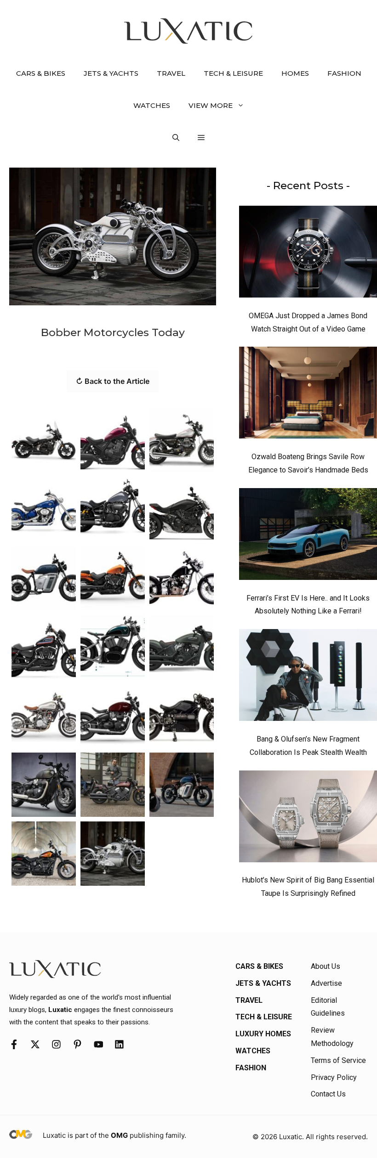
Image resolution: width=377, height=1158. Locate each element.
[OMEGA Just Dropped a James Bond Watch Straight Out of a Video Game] (308, 254)
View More (210, 105)
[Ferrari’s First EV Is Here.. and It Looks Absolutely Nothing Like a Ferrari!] (308, 536)
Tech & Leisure (233, 73)
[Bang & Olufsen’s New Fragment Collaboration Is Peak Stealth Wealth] (308, 677)
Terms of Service (338, 1060)
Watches (151, 105)
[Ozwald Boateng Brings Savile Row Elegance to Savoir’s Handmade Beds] (308, 395)
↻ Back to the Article (112, 381)
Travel (171, 73)
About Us (325, 966)
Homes (295, 73)
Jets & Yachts (111, 73)
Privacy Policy (334, 1077)
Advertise (326, 983)
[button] (175, 138)
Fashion (344, 73)
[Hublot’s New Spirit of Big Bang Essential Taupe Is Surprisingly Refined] (308, 818)
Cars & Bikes (40, 73)
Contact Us (328, 1094)
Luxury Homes (263, 1033)
